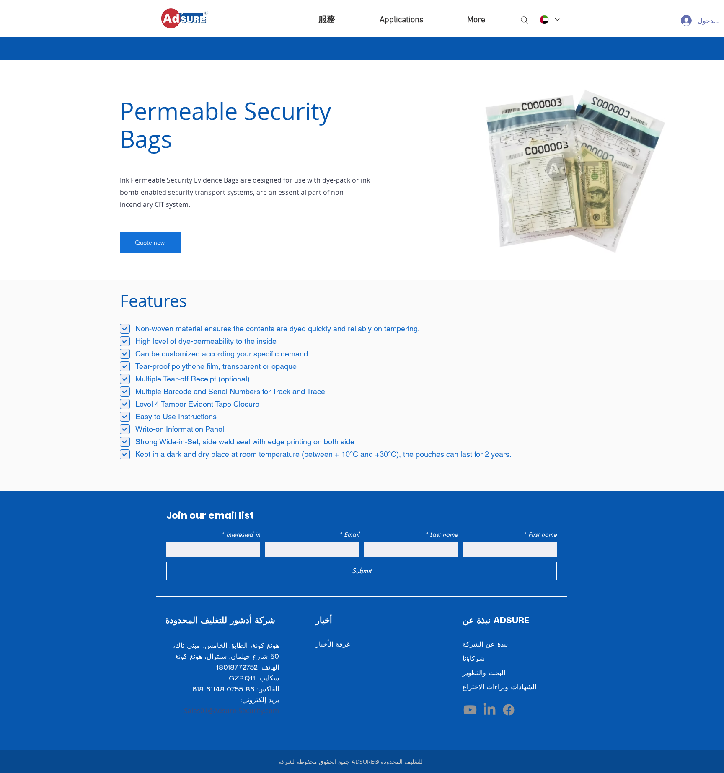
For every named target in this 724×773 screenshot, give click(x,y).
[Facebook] (508, 709)
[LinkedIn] (489, 709)
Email (349, 535)
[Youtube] (470, 709)
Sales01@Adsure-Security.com (231, 710)
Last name (441, 535)
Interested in (240, 535)
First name (540, 535)
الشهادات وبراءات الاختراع (499, 687)
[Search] (524, 20)
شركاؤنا (473, 659)
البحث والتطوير (484, 673)
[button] (401, 20)
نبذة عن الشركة (485, 645)
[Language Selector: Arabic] (549, 19)
